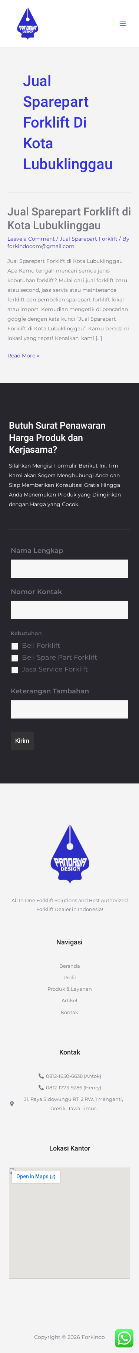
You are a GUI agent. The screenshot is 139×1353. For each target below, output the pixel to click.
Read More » (23, 355)
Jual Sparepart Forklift (89, 238)
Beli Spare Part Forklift (59, 657)
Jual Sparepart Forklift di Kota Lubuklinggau (69, 219)
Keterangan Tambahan (50, 691)
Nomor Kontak (36, 592)
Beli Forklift (41, 645)
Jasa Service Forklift (55, 669)
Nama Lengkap (37, 551)
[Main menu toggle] (122, 24)
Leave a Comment (31, 238)
